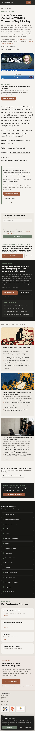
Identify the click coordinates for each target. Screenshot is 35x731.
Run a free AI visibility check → (13, 256)
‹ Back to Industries (6, 8)
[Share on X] (15, 49)
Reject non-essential (25, 727)
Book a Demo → (4, 698)
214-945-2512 (29, 686)
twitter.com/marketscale (16, 148)
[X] (4, 701)
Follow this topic (17, 236)
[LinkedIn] (2, 701)
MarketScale (23, 39)
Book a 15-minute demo (11, 681)
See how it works (10, 198)
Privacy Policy (5, 724)
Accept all (9, 727)
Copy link (10, 49)
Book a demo (25, 292)
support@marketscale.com (14, 233)
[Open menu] (33, 2)
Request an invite (8, 98)
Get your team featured (12, 193)
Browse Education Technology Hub (13, 476)
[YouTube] (7, 701)
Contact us (3, 697)
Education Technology (9, 11)
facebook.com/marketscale (20, 153)
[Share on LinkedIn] (18, 49)
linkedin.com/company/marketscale (14, 160)
